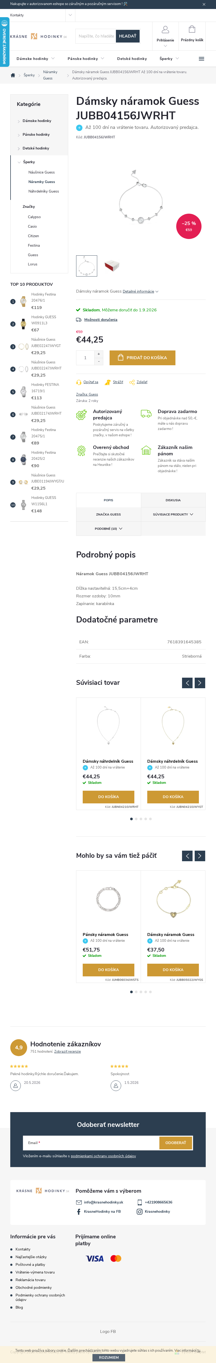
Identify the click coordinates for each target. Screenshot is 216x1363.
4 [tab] (145, 819)
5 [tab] (150, 819)
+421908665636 (158, 1202)
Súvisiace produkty (170, 514)
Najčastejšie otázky (31, 1256)
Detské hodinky (36, 148)
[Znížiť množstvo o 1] (98, 361)
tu (198, 1350)
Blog (19, 1307)
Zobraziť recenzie (67, 1051)
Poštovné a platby (30, 1264)
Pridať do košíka (147, 358)
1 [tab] (131, 819)
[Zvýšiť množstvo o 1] (98, 354)
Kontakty (17, 15)
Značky (29, 206)
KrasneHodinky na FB (102, 1211)
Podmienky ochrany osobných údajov (40, 1297)
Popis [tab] (108, 500)
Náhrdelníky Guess (43, 191)
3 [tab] (141, 819)
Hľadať (127, 36)
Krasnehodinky (157, 1211)
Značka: (87, 394)
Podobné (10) (106, 529)
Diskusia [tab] (173, 500)
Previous (187, 683)
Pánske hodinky (36, 134)
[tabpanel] (108, 754)
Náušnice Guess (41, 172)
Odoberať (175, 1142)
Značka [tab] (108, 514)
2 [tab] (136, 819)
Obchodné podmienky (34, 1287)
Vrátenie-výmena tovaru (35, 1272)
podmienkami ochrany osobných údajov (103, 1156)
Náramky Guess (41, 181)
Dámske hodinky (37, 120)
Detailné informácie (138, 291)
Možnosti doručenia (100, 319)
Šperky (29, 162)
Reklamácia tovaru (31, 1279)
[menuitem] (35, 59)
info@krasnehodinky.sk (103, 1202)
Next (200, 683)
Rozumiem (109, 1357)
